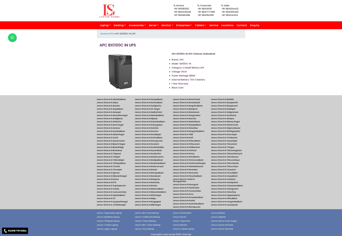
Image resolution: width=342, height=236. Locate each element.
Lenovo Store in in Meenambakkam (150, 192)
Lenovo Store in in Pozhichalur (186, 188)
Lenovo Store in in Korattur (146, 131)
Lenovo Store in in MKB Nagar (148, 205)
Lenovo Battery (218, 213)
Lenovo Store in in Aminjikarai (110, 118)
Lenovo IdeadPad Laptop (108, 217)
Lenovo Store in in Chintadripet (110, 160)
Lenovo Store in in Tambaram (224, 137)
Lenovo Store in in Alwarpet (109, 112)
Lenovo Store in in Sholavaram (224, 125)
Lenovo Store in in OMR (183, 134)
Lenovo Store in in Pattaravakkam (188, 160)
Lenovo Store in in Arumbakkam (111, 131)
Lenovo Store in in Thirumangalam (226, 150)
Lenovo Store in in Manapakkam (149, 173)
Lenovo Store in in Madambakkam (150, 163)
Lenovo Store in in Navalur (184, 118)
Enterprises (183, 25)
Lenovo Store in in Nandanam (186, 112)
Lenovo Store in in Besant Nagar (111, 144)
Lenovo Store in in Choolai (108, 166)
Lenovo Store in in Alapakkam (110, 109)
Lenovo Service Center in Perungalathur (184, 180)
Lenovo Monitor (180, 225)
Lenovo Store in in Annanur (108, 128)
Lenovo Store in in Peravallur (185, 173)
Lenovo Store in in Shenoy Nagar (225, 121)
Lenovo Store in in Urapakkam (224, 176)
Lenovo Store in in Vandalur (223, 179)
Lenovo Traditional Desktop (147, 217)
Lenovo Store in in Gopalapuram (111, 185)
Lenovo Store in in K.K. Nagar (147, 109)
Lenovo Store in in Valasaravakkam (227, 185)
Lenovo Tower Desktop (145, 221)
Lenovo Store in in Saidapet (223, 109)
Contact (242, 25)
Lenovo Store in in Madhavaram (149, 157)
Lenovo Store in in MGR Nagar (148, 195)
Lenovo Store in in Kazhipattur (148, 106)
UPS (111, 33)
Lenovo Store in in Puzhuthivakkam (188, 204)
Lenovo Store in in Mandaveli (147, 176)
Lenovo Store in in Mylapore (185, 109)
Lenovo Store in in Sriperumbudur (225, 128)
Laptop (104, 25)
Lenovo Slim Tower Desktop (147, 225)
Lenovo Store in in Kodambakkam (150, 121)
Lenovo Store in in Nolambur (185, 128)
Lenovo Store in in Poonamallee (187, 191)
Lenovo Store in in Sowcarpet (224, 134)
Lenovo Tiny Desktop (144, 229)
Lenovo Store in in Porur (183, 194)
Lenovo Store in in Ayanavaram (111, 141)
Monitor (166, 25)
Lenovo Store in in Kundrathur (148, 153)
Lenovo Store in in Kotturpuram (149, 141)
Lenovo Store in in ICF (106, 198)
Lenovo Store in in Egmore (108, 173)
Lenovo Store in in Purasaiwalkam (188, 197)
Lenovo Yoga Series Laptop (109, 213)
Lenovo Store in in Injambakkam (111, 195)
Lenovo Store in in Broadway (109, 150)
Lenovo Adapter (218, 217)
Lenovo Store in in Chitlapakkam (111, 163)
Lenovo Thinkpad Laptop (108, 221)
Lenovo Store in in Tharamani (224, 144)
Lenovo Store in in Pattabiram (186, 157)
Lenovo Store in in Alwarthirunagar (112, 115)
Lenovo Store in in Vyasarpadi (224, 205)
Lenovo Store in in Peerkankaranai (188, 166)
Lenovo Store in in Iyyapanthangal (112, 201)
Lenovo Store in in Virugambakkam (226, 201)
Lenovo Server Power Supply (224, 221)
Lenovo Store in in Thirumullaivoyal (226, 153)
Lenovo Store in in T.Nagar (222, 147)
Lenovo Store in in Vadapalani (224, 182)
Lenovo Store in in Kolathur (147, 128)
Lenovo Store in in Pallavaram (186, 144)
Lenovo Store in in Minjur (145, 198)
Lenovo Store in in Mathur (146, 185)
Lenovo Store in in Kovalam (147, 144)
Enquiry (254, 25)
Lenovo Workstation (182, 213)
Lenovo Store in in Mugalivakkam (188, 106)
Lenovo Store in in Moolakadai (186, 102)
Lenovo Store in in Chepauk (109, 153)
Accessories (136, 25)
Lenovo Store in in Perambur (185, 169)
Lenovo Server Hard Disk (222, 229)
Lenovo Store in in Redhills (222, 99)
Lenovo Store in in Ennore (108, 179)
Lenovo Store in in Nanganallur (187, 115)
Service (213, 25)
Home (103, 33)
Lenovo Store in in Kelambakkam (149, 115)
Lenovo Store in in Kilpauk (146, 118)
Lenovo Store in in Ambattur (109, 121)
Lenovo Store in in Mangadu (147, 179)
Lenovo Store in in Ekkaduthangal (112, 176)
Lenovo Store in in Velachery (223, 192)
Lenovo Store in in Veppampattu (225, 195)
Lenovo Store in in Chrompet (109, 169)
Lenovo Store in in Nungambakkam (188, 131)
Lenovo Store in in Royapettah (224, 102)
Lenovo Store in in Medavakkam (149, 189)
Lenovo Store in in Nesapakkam (187, 125)
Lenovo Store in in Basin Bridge (110, 147)
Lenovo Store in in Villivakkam (224, 198)
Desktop (119, 25)
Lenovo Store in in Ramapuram (186, 207)
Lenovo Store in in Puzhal (184, 200)
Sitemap (186, 234)
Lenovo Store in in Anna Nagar (110, 125)
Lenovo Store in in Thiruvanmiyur (225, 160)
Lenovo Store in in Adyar (107, 102)
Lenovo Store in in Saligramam (224, 112)
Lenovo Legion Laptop (107, 229)
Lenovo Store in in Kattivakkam (148, 102)
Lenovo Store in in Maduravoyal (149, 166)
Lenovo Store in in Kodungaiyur (149, 125)
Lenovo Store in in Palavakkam (186, 141)
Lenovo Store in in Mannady (147, 182)
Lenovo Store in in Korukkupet (148, 134)
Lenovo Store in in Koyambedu (148, 150)
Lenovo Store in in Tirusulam (223, 169)
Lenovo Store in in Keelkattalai (148, 112)
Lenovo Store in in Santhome (223, 115)
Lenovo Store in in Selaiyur (222, 118)
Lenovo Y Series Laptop (107, 225)
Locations (227, 25)
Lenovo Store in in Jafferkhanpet (111, 205)
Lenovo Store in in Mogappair (148, 201)
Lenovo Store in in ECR (106, 182)
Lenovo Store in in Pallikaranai (186, 147)
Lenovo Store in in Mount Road (186, 99)
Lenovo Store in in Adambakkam (111, 99)
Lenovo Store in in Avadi (107, 137)
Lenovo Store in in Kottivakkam (148, 137)
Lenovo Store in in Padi (183, 137)
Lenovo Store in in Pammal (185, 150)
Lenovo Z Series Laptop (183, 229)
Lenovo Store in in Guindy (108, 189)
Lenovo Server (179, 217)
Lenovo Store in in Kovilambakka (149, 147)
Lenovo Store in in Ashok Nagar (110, 134)
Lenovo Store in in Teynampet (224, 141)
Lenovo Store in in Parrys (184, 153)
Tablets (199, 25)
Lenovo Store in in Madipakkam (149, 160)
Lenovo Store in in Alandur (108, 106)
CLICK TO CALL (17, 230)
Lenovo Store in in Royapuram (224, 106)
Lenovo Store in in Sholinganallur (225, 131)
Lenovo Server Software (222, 225)
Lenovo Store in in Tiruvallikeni (224, 173)
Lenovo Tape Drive (181, 221)
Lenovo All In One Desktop (147, 213)
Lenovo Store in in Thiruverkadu (225, 163)
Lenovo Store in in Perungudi (185, 184)
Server (153, 25)
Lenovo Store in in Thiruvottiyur (224, 166)
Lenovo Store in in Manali (146, 169)
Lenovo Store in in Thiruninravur (225, 157)
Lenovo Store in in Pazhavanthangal (189, 163)
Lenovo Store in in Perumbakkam (187, 176)
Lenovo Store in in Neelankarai (186, 121)
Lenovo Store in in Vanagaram (224, 189)
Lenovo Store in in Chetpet (108, 157)
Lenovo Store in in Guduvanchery (111, 192)
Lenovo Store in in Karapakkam (149, 99)
